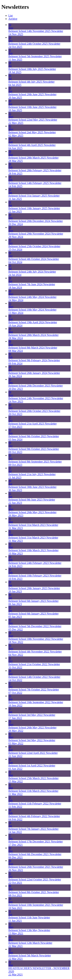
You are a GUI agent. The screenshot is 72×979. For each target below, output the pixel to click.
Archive (12, 18)
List (10, 15)
